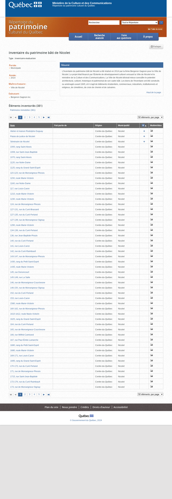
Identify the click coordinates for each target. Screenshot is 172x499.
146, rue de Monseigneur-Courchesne (27, 282)
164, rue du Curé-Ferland (21, 324)
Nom (12, 125)
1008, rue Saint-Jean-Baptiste (23, 152)
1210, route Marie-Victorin (22, 194)
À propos (148, 36)
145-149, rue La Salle (20, 277)
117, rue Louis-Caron (20, 188)
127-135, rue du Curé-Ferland (24, 215)
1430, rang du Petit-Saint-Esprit (24, 262)
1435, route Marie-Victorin (22, 267)
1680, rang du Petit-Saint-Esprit (24, 345)
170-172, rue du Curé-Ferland (24, 366)
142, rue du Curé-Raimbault (23, 251)
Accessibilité (121, 407)
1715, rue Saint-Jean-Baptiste (23, 376)
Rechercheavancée (99, 37)
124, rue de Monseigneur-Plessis (25, 204)
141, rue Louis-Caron (20, 246)
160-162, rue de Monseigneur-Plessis (27, 309)
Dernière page (49, 117)
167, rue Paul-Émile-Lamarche (24, 340)
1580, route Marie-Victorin (22, 303)
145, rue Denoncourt (19, 272)
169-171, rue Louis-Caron (22, 356)
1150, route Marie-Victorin (22, 178)
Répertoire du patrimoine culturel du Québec (73, 5)
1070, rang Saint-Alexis (21, 157)
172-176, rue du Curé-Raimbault (25, 382)
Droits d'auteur (101, 407)
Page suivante (44, 117)
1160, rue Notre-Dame (20, 183)
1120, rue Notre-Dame (20, 162)
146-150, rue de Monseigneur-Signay (27, 288)
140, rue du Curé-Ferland (21, 241)
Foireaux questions (124, 37)
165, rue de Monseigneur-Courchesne (27, 329)
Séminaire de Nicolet (19, 141)
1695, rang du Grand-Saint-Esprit (25, 361)
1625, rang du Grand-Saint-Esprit (25, 319)
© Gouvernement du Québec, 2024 (86, 420)
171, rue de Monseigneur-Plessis (25, 371)
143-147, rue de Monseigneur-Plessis (27, 256)
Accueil (78, 36)
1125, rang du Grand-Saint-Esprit (25, 168)
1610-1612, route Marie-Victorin (24, 314)
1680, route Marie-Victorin (22, 350)
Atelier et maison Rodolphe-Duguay (26, 131)
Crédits (85, 407)
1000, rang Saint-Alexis (21, 147)
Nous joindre (69, 407)
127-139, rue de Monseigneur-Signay (27, 220)
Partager (157, 46)
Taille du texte (156, 29)
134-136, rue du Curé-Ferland (24, 230)
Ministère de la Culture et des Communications (82, 3)
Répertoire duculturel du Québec (28, 27)
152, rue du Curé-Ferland (21, 293)
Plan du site (51, 407)
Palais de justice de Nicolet (22, 136)
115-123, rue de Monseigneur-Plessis (27, 173)
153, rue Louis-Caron (20, 298)
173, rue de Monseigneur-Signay (25, 387)
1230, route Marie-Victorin (22, 199)
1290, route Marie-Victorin (22, 225)
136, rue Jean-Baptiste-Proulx (23, 235)
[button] (111, 65)
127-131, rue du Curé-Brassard (24, 209)
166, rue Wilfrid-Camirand (22, 335)
